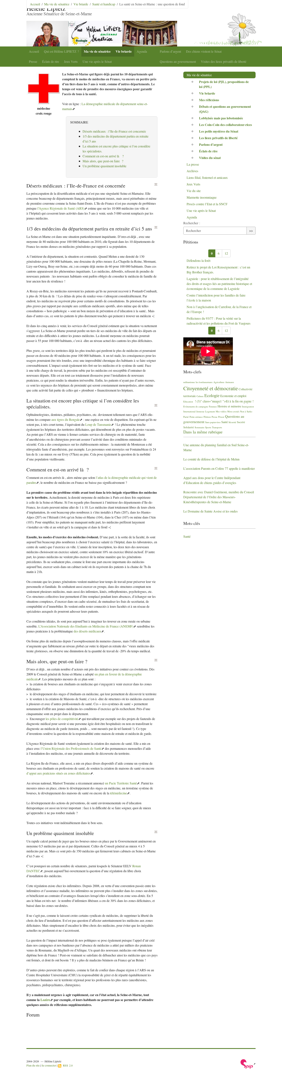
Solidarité (188, 427)
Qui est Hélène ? (61, 51)
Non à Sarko (246, 411)
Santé (224, 422)
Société (241, 422)
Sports (208, 427)
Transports (217, 427)
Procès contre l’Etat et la (207, 204)
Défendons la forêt (198, 260)
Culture (200, 396)
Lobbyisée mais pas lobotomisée (221, 118)
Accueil (34, 51)
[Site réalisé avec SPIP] (248, 1063)
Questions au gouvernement (178, 61)
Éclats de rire (50, 61)
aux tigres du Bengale (65, 419)
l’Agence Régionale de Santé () (60, 208)
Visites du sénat (210, 157)
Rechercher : (191, 223)
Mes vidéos (221, 411)
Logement (210, 411)
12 (226, 253)
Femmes (213, 406)
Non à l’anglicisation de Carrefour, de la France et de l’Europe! (219, 309)
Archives (192, 171)
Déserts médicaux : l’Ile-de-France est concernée (114, 131)
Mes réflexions (209, 99)
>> (251, 230)
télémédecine (118, 793)
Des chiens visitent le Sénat (204, 51)
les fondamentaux (204, 382)
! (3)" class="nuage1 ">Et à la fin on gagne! (224, 401)
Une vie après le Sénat (97, 61)
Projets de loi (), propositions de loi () (224, 84)
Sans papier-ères (212, 422)
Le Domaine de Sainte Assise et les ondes (210, 511)
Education (188, 401)
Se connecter (48, 1065)
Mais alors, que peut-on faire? (103, 161)
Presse (33, 61)
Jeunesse (200, 411)
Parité (186, 416)
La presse (193, 164)
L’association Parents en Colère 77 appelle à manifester (219, 468)
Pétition (207, 416)
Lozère (45, 999)
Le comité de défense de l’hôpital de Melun (211, 459)
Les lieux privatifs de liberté (218, 137)
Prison (221, 416)
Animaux (229, 382)
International (189, 411)
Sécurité (232, 422)
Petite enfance (196, 416)
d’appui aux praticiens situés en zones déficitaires (58, 773)
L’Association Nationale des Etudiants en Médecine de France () (85, 626)
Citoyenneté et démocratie (210, 388)
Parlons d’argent (170, 51)
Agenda (142, 51)
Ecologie (211, 395)
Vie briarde (124, 51)
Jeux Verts (71, 61)
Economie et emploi (233, 396)
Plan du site (33, 1065)
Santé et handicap (103, 4)
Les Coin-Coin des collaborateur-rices (225, 124)
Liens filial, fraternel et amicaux (207, 177)
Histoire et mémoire (229, 406)
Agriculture (218, 382)
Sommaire (199, 427)
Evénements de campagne (195, 406)
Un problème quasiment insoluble (104, 166)
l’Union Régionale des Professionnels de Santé (71, 748)
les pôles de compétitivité (62, 718)
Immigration (248, 406)
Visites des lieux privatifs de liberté (223, 61)
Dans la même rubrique (203, 432)
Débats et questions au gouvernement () (225, 109)
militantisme (189, 382)
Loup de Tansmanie (98, 424)
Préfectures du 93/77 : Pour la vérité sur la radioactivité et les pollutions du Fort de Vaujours (218, 320)
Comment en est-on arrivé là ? (103, 156)
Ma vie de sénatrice (97, 51)
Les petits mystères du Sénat (218, 131)
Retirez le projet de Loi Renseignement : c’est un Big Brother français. (218, 269)
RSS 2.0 (67, 1065)
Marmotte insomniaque (202, 197)
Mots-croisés (233, 411)
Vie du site (194, 191)
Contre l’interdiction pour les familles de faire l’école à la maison (216, 297)
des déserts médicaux (87, 631)
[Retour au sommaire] (156, 184)
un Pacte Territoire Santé (121, 783)
